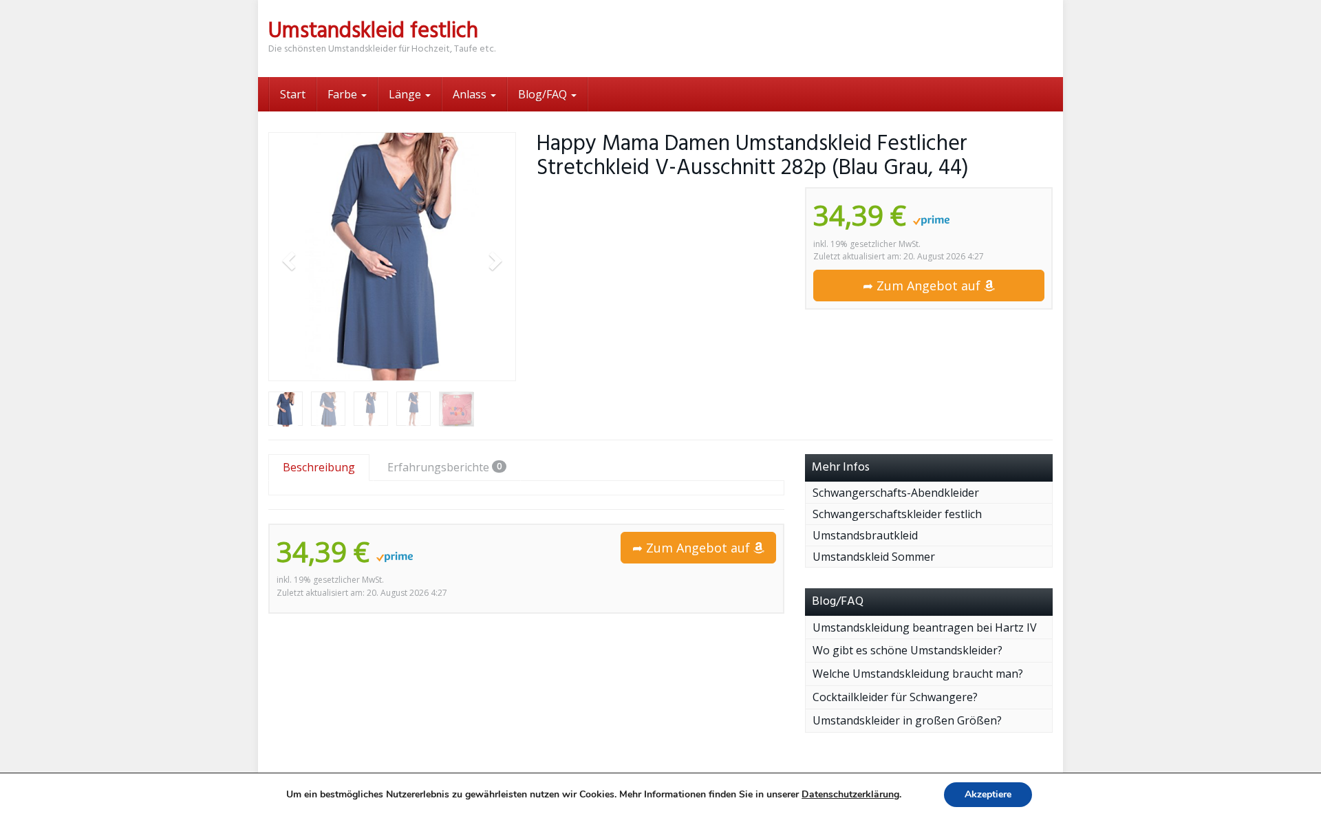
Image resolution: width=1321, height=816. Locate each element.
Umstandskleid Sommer (874, 556)
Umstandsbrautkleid (865, 535)
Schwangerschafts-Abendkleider (896, 492)
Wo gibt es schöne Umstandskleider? (907, 650)
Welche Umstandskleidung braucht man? (918, 673)
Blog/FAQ (544, 94)
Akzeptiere (988, 794)
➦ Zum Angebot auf (923, 285)
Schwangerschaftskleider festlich (897, 514)
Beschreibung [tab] (319, 467)
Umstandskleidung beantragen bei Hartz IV (925, 627)
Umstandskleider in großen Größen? (907, 720)
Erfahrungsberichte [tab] (444, 467)
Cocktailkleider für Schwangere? (895, 697)
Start (292, 94)
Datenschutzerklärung (850, 794)
